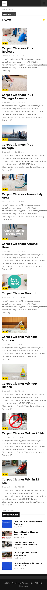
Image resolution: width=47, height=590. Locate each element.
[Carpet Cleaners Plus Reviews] (14, 36)
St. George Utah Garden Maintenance (25, 554)
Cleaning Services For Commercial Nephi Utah (25, 543)
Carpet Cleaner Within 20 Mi (23, 433)
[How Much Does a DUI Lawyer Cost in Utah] (7, 566)
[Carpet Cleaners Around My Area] (14, 182)
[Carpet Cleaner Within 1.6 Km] (14, 468)
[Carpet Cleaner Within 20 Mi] (14, 421)
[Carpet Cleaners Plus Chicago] (14, 133)
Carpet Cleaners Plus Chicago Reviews (17, 96)
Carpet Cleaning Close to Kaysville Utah (26, 533)
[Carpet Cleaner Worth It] (14, 282)
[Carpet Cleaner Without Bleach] (14, 372)
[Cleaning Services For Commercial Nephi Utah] (7, 545)
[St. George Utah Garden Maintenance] (7, 555)
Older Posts (9, 511)
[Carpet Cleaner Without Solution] (14, 325)
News (5, 43)
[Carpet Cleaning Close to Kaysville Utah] (7, 535)
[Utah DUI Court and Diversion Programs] (7, 524)
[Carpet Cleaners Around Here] (14, 232)
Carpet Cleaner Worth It (20, 293)
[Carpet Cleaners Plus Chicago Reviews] (14, 83)
